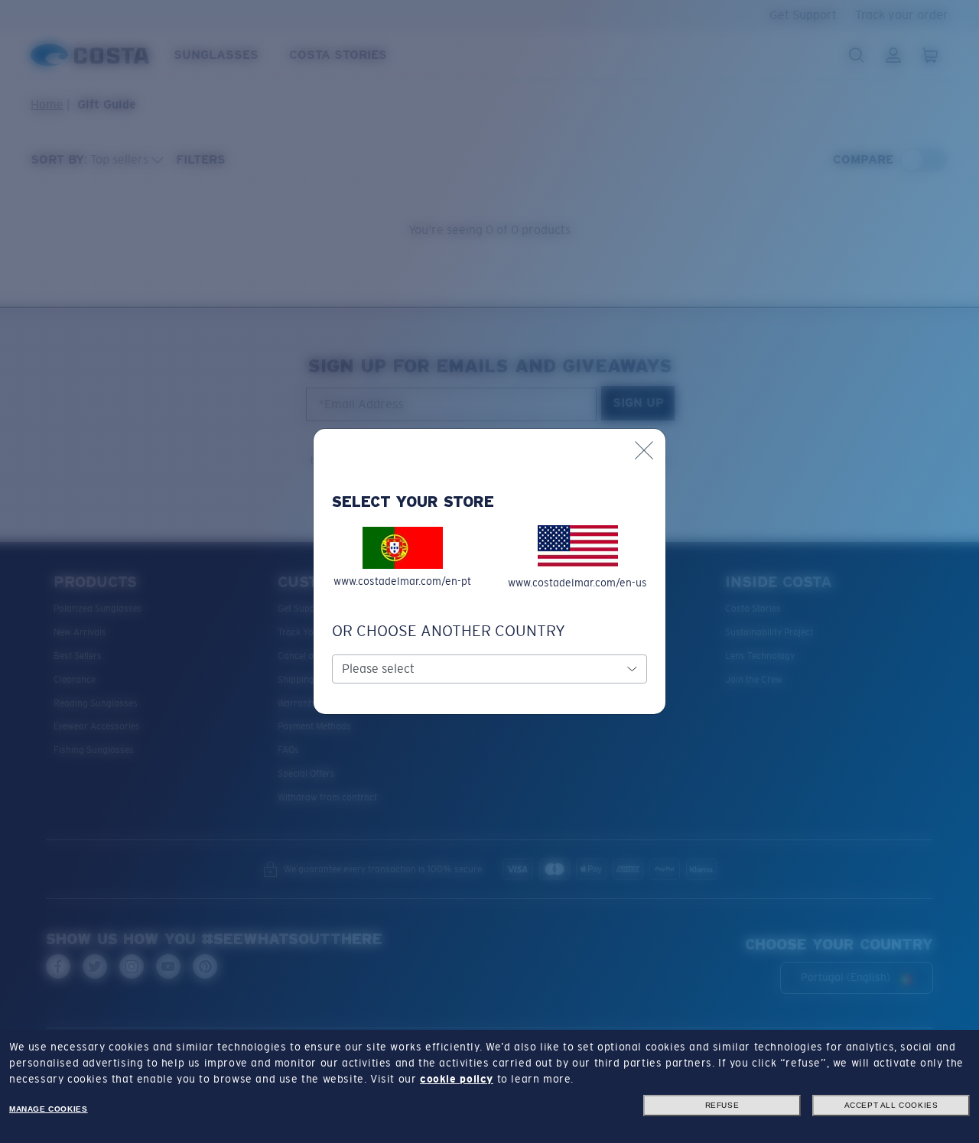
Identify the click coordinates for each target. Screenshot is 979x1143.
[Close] (644, 450)
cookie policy (456, 1079)
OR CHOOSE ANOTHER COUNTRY (448, 630)
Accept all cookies (891, 1105)
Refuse (722, 1105)
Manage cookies (48, 1109)
